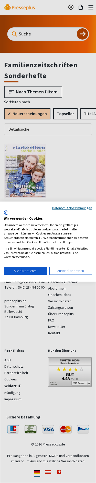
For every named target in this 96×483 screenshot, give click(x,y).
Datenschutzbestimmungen (72, 207)
